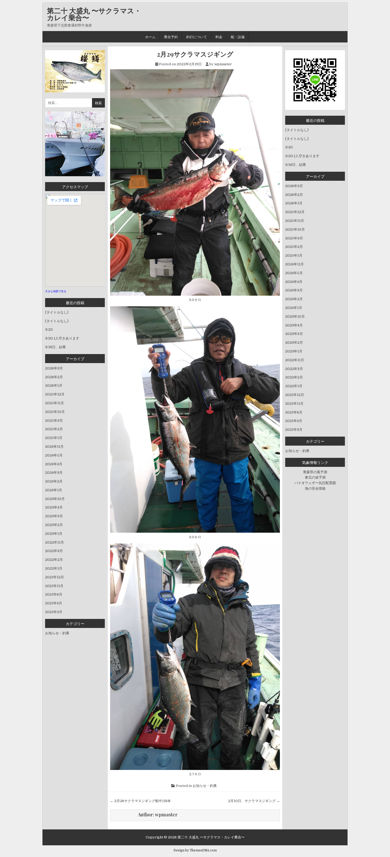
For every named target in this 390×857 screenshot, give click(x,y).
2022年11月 (54, 542)
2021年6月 (53, 594)
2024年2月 (54, 481)
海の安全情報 (315, 488)
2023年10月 (55, 499)
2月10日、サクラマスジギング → (254, 801)
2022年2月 (54, 560)
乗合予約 (171, 36)
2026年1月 (53, 385)
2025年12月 (54, 394)
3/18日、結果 (55, 347)
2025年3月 (54, 421)
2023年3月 (54, 516)
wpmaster (223, 64)
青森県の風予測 (315, 472)
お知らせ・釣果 (205, 786)
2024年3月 (54, 473)
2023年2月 (54, 525)
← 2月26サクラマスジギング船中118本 (140, 801)
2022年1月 (53, 568)
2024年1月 (53, 490)
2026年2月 (54, 377)
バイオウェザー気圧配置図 (315, 483)
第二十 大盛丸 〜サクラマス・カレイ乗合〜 (94, 14)
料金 (218, 36)
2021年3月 (53, 612)
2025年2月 (54, 429)
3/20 (49, 329)
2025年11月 (54, 403)
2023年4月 (54, 507)
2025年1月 (53, 438)
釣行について (196, 36)
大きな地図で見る (55, 291)
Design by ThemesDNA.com (195, 850)
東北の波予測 (315, 477)
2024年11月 (54, 447)
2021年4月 (53, 603)
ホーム (150, 36)
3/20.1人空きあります (62, 338)
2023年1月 (53, 534)
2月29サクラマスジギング (195, 54)
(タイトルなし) (56, 312)
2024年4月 (53, 464)
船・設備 (238, 36)
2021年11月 (54, 586)
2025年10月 (55, 412)
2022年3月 (54, 551)
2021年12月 (54, 577)
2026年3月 (54, 368)
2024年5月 (54, 455)
